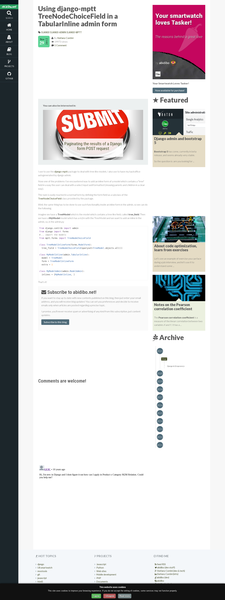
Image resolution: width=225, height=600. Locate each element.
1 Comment (60, 45)
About (9, 42)
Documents (102, 581)
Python (100, 567)
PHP (98, 578)
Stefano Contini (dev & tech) (171, 571)
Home (9, 29)
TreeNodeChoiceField (50, 198)
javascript (42, 578)
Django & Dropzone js (176, 366)
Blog (9, 54)
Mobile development (106, 574)
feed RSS (161, 564)
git (39, 574)
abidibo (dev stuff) (166, 567)
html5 (40, 581)
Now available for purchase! (170, 90)
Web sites (101, 571)
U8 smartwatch (45, 567)
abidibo (160, 580)
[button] (50, 135)
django (45, 32)
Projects (9, 66)
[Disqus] (93, 423)
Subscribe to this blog (55, 322)
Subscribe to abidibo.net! (71, 292)
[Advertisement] (93, 72)
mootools (42, 571)
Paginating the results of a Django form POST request (93, 146)
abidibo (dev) (162, 577)
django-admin (58, 32)
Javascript (101, 564)
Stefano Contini (65, 37)
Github (9, 78)
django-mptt (74, 32)
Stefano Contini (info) (167, 574)
